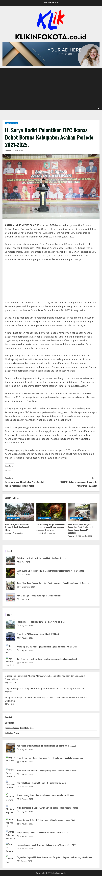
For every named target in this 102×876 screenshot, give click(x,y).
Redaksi (8, 151)
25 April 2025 (24, 562)
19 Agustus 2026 (26, 650)
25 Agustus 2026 (26, 762)
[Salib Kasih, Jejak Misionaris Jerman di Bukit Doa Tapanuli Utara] (19, 512)
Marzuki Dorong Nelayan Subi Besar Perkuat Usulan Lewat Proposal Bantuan (46, 795)
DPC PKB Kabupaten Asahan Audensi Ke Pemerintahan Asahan (78, 482)
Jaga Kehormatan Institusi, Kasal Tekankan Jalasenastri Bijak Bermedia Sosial (47, 659)
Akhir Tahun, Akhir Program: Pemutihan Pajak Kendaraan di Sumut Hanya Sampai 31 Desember (80, 528)
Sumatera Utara (11, 123)
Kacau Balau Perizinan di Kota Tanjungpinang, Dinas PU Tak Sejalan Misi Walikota (47, 770)
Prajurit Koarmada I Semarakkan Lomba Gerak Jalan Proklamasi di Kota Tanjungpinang (50, 758)
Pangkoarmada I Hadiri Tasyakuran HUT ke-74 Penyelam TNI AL (41, 622)
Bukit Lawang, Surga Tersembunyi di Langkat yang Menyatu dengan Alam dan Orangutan (50, 527)
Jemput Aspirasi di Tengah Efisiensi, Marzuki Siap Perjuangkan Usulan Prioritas (47, 820)
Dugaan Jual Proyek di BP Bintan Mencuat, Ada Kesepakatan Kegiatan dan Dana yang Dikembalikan (54, 857)
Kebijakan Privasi (12, 733)
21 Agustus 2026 (26, 638)
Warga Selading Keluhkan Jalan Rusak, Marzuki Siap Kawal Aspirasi (42, 832)
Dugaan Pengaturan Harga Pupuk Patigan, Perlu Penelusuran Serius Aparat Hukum (44, 688)
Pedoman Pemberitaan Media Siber (19, 727)
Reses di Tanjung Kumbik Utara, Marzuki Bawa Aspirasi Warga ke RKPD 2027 (46, 845)
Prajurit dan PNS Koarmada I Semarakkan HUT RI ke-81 (38, 634)
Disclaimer (9, 722)
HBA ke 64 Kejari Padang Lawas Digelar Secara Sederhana (39, 595)
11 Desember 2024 (27, 587)
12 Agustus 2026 (26, 811)
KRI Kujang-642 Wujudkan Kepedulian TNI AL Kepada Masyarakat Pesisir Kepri (47, 646)
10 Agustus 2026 (26, 836)
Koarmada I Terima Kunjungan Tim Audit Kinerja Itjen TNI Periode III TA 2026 (46, 746)
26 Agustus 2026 (26, 625)
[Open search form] (99, 108)
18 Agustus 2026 (26, 786)
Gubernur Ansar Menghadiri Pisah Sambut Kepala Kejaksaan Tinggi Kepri (24, 482)
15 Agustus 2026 (26, 662)
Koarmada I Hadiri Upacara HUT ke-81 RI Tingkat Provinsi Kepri (41, 783)
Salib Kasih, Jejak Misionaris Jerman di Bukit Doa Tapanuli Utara (17, 527)
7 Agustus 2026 (25, 861)
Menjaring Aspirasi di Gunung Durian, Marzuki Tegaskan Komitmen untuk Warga (47, 808)
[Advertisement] (51, 87)
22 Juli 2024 (24, 599)
